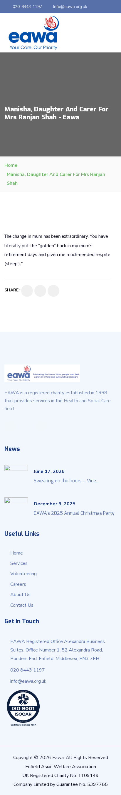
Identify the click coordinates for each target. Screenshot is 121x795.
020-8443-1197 (27, 6)
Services (19, 563)
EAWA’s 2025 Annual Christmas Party (74, 513)
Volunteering (23, 573)
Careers (18, 584)
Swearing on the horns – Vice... (66, 481)
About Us (20, 594)
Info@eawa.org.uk (70, 6)
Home (10, 165)
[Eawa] (33, 32)
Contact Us (21, 605)
